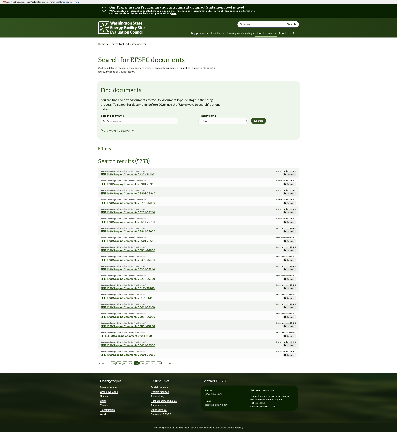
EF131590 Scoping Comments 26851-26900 (128, 231)
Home (101, 44)
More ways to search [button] (116, 130)
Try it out (217, 10)
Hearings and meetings (240, 33)
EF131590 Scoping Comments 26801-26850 (128, 193)
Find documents (266, 33)
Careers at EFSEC (161, 414)
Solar (103, 401)
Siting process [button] (197, 33)
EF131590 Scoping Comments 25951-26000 (128, 316)
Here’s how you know (69, 2)
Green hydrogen (109, 392)
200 (119, 363)
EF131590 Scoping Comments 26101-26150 (127, 298)
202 (130, 363)
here (173, 13)
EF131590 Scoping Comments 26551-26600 (128, 250)
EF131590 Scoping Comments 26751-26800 (128, 203)
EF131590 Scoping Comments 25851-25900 (128, 326)
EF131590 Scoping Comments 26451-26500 (128, 345)
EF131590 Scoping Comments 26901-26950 (128, 184)
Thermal (104, 405)
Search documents (112, 115)
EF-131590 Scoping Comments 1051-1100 (126, 335)
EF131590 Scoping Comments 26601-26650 (128, 240)
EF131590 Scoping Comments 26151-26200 (128, 288)
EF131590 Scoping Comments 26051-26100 (128, 307)
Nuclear (104, 396)
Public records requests (164, 401)
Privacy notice (158, 405)
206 (153, 363)
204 (142, 363)
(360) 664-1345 (213, 394)
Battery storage (108, 387)
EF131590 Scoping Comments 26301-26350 (128, 269)
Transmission (107, 410)
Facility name (208, 115)
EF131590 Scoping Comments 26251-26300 (128, 278)
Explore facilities (160, 392)
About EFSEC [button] (287, 33)
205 (147, 363)
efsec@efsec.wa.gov (216, 404)
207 (159, 363)
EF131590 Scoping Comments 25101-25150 (127, 174)
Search (291, 24)
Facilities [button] (216, 33)
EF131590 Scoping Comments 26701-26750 (128, 212)
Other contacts (159, 410)
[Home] (129, 27)
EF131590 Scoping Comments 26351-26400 (128, 260)
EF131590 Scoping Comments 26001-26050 (128, 354)
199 (113, 363)
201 (124, 363)
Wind (103, 414)
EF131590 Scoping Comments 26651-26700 (128, 222)
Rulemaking (157, 396)
